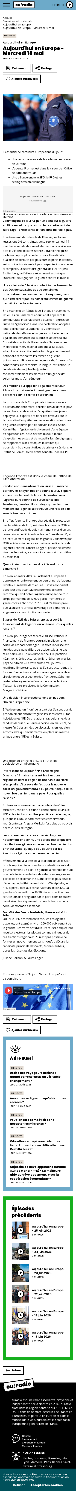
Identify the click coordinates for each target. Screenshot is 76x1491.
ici (20, 979)
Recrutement (29, 1439)
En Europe (9, 35)
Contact (26, 1436)
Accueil (7, 18)
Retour (16, 1370)
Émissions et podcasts (18, 21)
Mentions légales (32, 1446)
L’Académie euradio (34, 1442)
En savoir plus (25, 1479)
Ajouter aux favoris (24, 79)
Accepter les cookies (46, 1485)
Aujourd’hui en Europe (17, 24)
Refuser (19, 1485)
